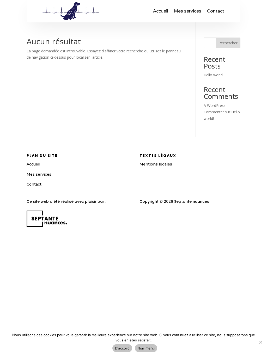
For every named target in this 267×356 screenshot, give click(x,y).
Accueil (160, 11)
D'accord (122, 348)
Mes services (187, 11)
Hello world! (213, 74)
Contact (215, 11)
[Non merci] (260, 342)
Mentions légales (155, 164)
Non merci (146, 348)
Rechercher (228, 42)
